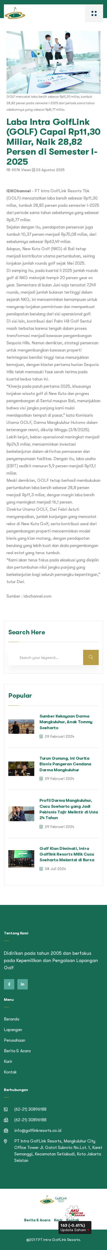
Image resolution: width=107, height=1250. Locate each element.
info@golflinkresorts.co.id (37, 1130)
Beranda (11, 1019)
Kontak (10, 1072)
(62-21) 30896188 (30, 1109)
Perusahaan (14, 1040)
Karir (8, 1061)
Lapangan (13, 1029)
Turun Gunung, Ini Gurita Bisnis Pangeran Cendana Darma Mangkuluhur (65, 764)
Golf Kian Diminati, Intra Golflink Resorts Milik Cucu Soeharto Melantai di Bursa (66, 854)
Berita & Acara (17, 1051)
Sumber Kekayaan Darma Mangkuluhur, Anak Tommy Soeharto (65, 722)
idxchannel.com (37, 596)
